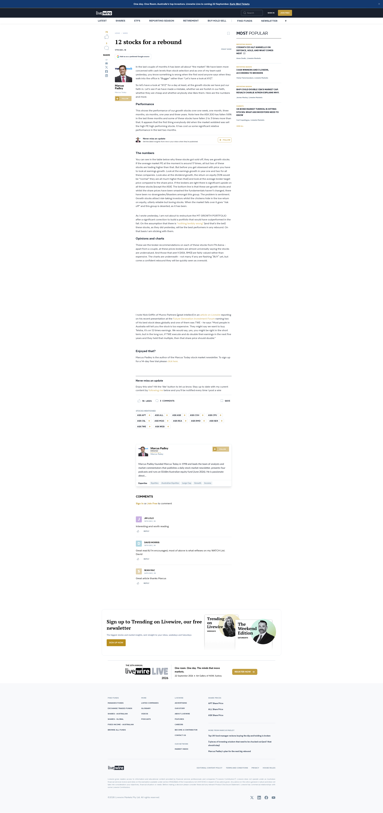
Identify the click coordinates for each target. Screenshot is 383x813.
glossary (146, 708)
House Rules (269, 768)
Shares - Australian (118, 714)
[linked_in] (106, 76)
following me (156, 390)
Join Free (285, 13)
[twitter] (106, 67)
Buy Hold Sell (217, 20)
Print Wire (226, 49)
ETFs (137, 20)
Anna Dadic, (241, 58)
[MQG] (167, 421)
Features (179, 719)
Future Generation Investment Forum (194, 318)
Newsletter (269, 20)
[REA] (185, 421)
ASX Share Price (215, 715)
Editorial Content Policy (209, 768)
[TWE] (149, 426)
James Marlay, (242, 97)
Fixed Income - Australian (121, 724)
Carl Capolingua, (243, 120)
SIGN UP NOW (116, 643)
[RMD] (204, 421)
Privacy (255, 768)
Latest (102, 20)
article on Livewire (210, 315)
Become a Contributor (186, 730)
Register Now (243, 672)
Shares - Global (116, 719)
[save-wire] (228, 34)
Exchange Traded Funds (120, 708)
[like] (106, 36)
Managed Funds (115, 703)
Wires (125, 33)
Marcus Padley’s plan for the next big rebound (229, 751)
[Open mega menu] (286, 21)
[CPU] (220, 415)
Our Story (180, 708)
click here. (172, 361)
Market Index (181, 749)
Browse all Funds (117, 730)
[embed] (106, 60)
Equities (154, 483)
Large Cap (186, 483)
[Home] (104, 13)
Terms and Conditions (237, 768)
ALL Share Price (215, 709)
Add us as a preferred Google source (134, 56)
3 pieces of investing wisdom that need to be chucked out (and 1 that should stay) (239, 743)
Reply (146, 531)
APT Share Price (215, 703)
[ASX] (184, 415)
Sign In (271, 13)
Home (117, 33)
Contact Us (180, 735)
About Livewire (182, 714)
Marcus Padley (119, 87)
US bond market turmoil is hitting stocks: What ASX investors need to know (257, 112)
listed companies (149, 703)
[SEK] (221, 421)
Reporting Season (161, 20)
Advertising (181, 703)
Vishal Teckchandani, (245, 78)
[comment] (106, 48)
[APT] (149, 415)
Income (207, 483)
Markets (240, 106)
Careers (179, 724)
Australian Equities (170, 483)
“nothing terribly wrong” (190, 223)
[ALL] (167, 415)
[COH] (202, 415)
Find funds (244, 20)
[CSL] (149, 421)
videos (144, 714)
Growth (197, 483)
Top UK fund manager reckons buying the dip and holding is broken (239, 736)
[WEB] (168, 426)
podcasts (146, 719)
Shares (120, 20)
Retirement (191, 20)
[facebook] (106, 71)
